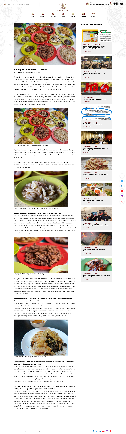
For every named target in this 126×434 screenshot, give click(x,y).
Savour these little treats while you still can (95, 175)
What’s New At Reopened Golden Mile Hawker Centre (96, 276)
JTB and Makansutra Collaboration (95, 99)
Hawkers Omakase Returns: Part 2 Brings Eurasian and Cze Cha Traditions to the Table (95, 47)
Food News (86, 44)
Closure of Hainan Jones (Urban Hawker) (94, 74)
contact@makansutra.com (99, 4)
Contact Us (43, 431)
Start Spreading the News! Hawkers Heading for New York (95, 149)
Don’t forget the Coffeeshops (93, 200)
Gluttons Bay (96, 44)
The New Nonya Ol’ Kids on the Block (96, 225)
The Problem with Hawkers (92, 124)
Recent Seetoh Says (90, 71)
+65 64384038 (118, 4)
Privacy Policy (35, 431)
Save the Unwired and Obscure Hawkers (94, 250)
